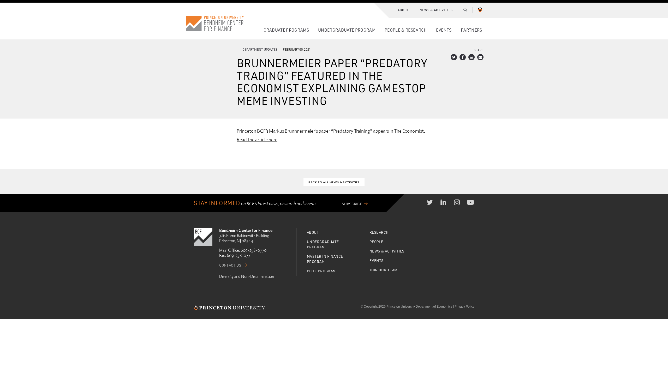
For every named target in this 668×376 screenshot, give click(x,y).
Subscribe (352, 203)
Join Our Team (383, 269)
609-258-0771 (239, 255)
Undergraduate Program (346, 30)
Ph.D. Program (321, 270)
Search (465, 9)
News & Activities (436, 10)
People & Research (406, 30)
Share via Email (480, 57)
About (403, 10)
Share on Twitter (454, 57)
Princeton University (480, 10)
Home (215, 23)
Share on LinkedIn (471, 57)
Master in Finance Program (325, 259)
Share (479, 50)
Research (379, 232)
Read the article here (257, 139)
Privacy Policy (464, 306)
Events (444, 30)
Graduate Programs (286, 30)
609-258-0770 (253, 250)
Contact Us (230, 265)
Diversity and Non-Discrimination (246, 276)
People (376, 241)
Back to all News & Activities (334, 182)
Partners (471, 30)
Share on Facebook (463, 57)
